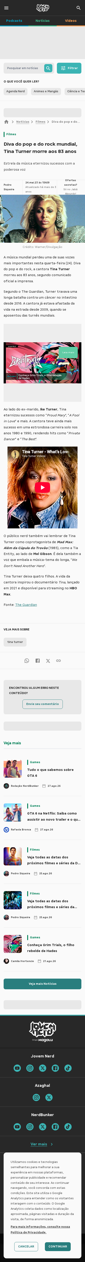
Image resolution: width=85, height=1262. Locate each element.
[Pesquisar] (48, 68)
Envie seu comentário (42, 704)
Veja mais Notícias (42, 983)
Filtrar (73, 68)
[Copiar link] (58, 660)
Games (35, 762)
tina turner (15, 642)
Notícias (22, 121)
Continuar (58, 1246)
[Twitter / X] (48, 660)
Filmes (40, 121)
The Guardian (26, 605)
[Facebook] (37, 660)
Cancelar (26, 1246)
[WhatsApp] (26, 660)
